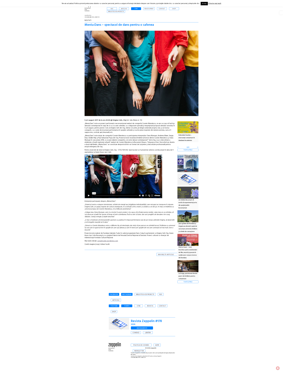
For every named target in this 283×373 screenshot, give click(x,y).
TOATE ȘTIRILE (188, 150)
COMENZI (135, 332)
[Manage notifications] (278, 368)
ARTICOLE (115, 300)
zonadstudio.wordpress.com (107, 241)
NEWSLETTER (139, 351)
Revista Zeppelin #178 (146, 321)
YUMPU (126, 306)
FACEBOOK (114, 294)
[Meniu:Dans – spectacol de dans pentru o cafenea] (141, 74)
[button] (281, 13)
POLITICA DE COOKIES (141, 345)
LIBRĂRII (148, 332)
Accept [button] (204, 3)
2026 (133, 324)
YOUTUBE (114, 306)
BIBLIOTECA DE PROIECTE (145, 294)
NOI (160, 294)
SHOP (114, 311)
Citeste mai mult (214, 3)
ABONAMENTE (142, 328)
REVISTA (150, 306)
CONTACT (162, 306)
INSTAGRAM (126, 294)
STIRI (138, 306)
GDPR (157, 345)
